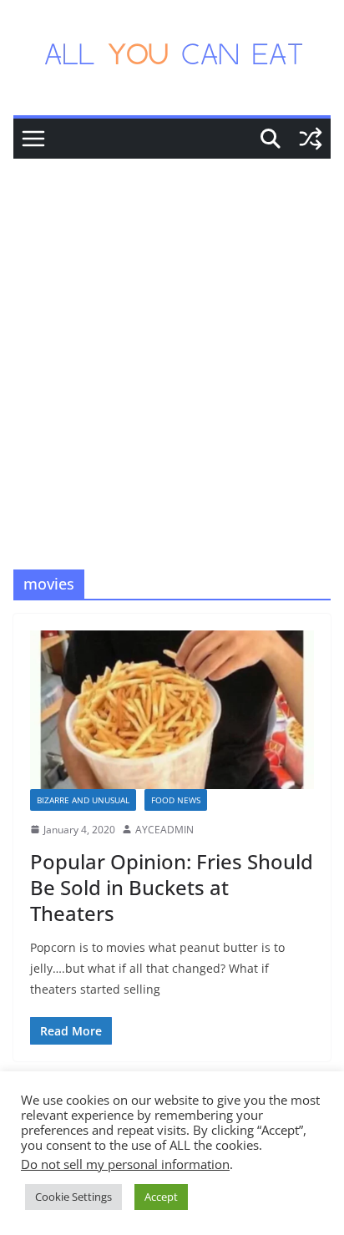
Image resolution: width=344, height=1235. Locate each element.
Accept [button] (161, 1196)
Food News (175, 800)
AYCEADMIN (164, 829)
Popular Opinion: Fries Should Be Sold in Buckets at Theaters (171, 887)
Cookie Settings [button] (73, 1196)
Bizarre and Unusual (83, 800)
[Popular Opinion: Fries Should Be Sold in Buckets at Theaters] (172, 709)
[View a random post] (311, 139)
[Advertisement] (172, 339)
